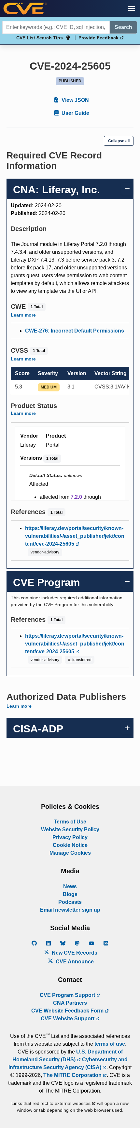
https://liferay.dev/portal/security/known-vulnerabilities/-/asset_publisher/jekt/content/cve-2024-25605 (74, 536)
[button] (131, 8)
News (70, 886)
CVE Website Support (68, 1018)
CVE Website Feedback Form (68, 1010)
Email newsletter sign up (70, 910)
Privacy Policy (70, 837)
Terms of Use (70, 821)
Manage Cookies (70, 853)
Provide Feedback (99, 37)
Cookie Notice (70, 845)
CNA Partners (70, 1003)
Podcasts (70, 902)
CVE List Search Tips (39, 37)
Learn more (23, 315)
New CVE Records (73, 953)
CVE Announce (74, 961)
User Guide (74, 113)
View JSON (74, 100)
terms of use (109, 1044)
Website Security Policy (70, 829)
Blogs (70, 894)
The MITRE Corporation (73, 1075)
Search (123, 27)
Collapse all (119, 141)
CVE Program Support (68, 995)
